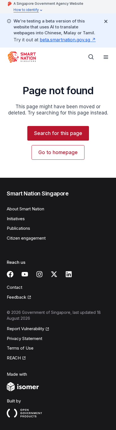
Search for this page (58, 133)
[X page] (54, 274)
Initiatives (16, 218)
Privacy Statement (24, 338)
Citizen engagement (26, 238)
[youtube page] (24, 274)
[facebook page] (10, 274)
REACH (14, 358)
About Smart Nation (25, 208)
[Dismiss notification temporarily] (106, 21)
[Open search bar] (91, 57)
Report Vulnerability (25, 328)
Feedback (16, 297)
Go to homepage (58, 152)
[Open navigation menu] (106, 57)
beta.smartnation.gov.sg (65, 39)
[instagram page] (39, 274)
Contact (14, 287)
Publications (18, 228)
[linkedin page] (68, 274)
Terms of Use (20, 348)
